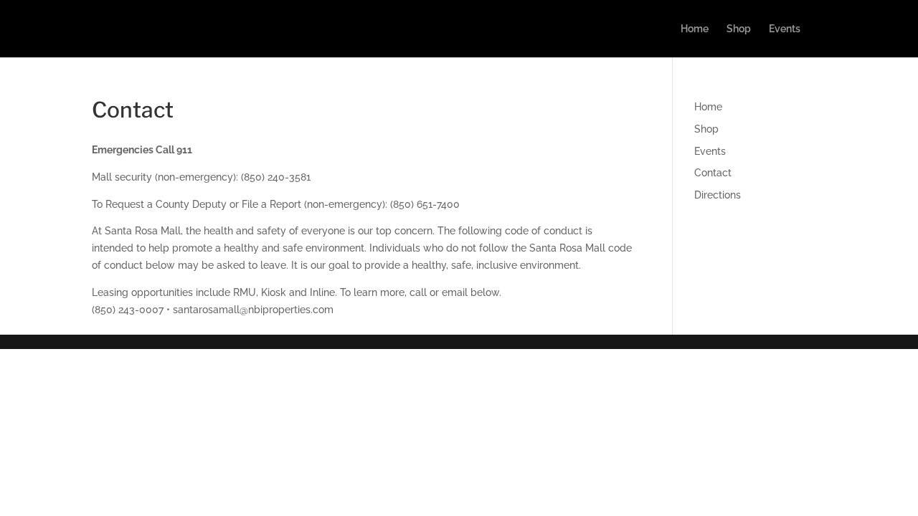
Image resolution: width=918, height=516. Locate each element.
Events (784, 29)
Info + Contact (850, 29)
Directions (717, 195)
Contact (713, 172)
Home (695, 29)
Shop (739, 29)
